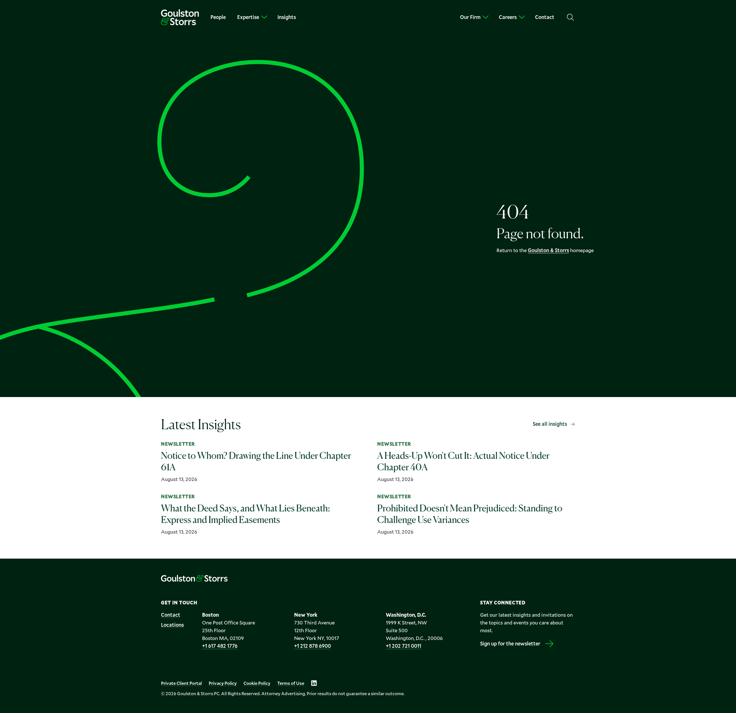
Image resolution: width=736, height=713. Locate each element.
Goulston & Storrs (548, 250)
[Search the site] (570, 17)
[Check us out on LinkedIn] (314, 683)
